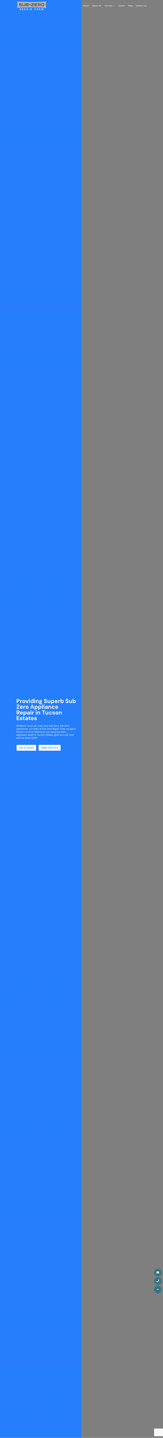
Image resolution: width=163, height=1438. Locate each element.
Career (121, 6)
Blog (130, 6)
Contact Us (141, 6)
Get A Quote (26, 747)
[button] (157, 1289)
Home (86, 6)
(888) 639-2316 (49, 747)
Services (109, 6)
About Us (96, 6)
